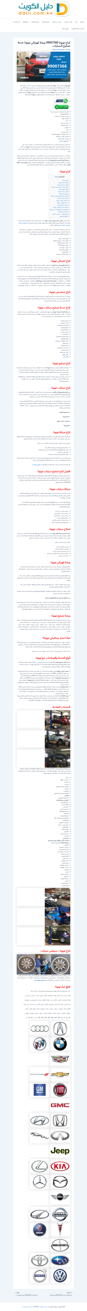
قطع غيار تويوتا (64, 216)
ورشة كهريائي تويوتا (63, 202)
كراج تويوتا (66, 180)
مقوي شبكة (65, 28)
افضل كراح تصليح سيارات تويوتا (60, 196)
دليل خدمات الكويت (44, 1306)
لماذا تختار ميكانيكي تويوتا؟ (61, 207)
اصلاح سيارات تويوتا (63, 200)
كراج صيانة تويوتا (64, 193)
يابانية (63, 225)
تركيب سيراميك (56, 21)
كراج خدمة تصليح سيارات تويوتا (60, 187)
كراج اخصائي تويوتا (63, 182)
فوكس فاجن (62, 141)
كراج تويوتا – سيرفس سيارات (60, 214)
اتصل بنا (24, 1306)
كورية (20, 223)
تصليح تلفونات (35, 21)
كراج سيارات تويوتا (63, 191)
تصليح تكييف (45, 21)
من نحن (30, 1306)
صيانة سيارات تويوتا (63, 198)
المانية (24, 223)
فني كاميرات (16, 21)
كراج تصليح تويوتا (64, 189)
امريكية (68, 225)
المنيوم (82, 21)
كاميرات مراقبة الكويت (77, 28)
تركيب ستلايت (68, 21)
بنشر (76, 21)
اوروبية (59, 225)
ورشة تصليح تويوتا (63, 205)
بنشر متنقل (65, 354)
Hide (56, 177)
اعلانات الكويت (36, 464)
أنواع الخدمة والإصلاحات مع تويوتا (59, 209)
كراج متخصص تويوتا (63, 184)
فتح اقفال (25, 21)
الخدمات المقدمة (63, 211)
